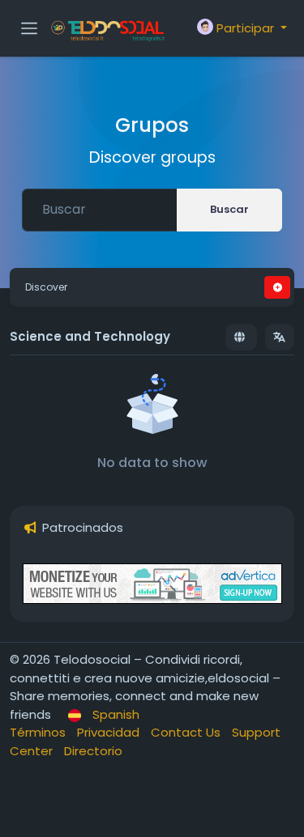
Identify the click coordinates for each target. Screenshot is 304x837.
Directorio (93, 750)
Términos (39, 732)
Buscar (229, 209)
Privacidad (110, 732)
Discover (46, 287)
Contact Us (187, 732)
